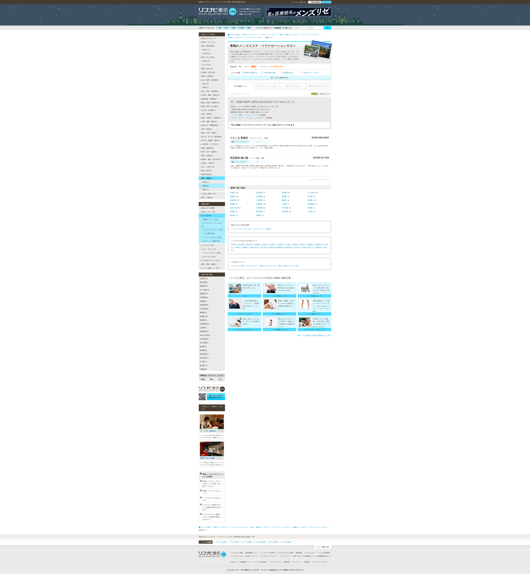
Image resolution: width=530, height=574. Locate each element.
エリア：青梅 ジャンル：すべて (244, 115)
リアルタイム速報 (237, 553)
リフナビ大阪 (221, 542)
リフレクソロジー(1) (238, 229)
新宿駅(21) (204, 286)
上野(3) (237, 247)
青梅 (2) (206, 185)
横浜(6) (319, 247)
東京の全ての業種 (208, 208)
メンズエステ (206, 215)
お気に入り (288, 28)
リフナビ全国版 (206, 542)
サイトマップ (296, 562)
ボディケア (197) (209, 256)
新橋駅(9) (203, 320)
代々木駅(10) (204, 290)
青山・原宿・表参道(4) (209, 91)
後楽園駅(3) (204, 331)
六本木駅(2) (204, 308)
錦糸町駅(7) (204, 354)
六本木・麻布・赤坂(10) (210, 95)
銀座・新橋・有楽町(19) (210, 102)
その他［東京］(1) (308, 247)
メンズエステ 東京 (238, 266)
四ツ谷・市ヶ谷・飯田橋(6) (211, 136)
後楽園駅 (311, 204)
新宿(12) (250, 244)
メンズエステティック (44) (213, 229)
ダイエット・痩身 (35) (211, 241)
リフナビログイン (275, 562)
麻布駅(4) (203, 312)
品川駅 (310, 196)
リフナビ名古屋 (259, 542)
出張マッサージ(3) (208, 42)
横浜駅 (232, 215)
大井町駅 (259, 207)
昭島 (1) (206, 189)
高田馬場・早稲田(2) (209, 99)
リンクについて (284, 556)
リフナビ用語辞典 (324, 553)
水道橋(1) (245, 247)
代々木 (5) (206, 64)
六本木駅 (259, 200)
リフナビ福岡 (286, 542)
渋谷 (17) (206, 49)
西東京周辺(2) (206, 174)
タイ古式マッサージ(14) (210, 260)
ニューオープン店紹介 (267, 553)
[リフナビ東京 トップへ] (217, 12)
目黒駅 (284, 196)
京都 (233, 28)
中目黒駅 (259, 196)
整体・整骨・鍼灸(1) (209, 264)
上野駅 (284, 204)
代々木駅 (311, 192)
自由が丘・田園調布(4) (209, 125)
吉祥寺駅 (285, 211)
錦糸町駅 (259, 211)
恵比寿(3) (241, 244)
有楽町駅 (259, 204)
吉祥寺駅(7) (204, 358)
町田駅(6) (203, 350)
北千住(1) (264, 247)
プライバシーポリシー (320, 562)
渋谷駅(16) (204, 278)
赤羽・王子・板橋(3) (209, 151)
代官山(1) (265, 244)
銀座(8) (318, 244)
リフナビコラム (309, 553)
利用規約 (307, 562)
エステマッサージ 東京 (273, 266)
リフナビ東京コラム (265, 28)
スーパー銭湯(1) (266, 229)
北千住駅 (285, 207)
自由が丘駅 (234, 207)
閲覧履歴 (278, 28)
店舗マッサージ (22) (210, 219)
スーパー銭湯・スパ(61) (210, 268)
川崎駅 (258, 215)
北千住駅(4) (204, 342)
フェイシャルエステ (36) (212, 237)
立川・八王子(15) (207, 167)
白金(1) (289, 244)
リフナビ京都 (246, 542)
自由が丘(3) (254, 247)
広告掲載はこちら (309, 556)
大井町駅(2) (204, 339)
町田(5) (272, 247)
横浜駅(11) (204, 365)
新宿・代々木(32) (207, 57)
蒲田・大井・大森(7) (209, 132)
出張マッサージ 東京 (291, 266)
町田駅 (232, 211)
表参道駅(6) (204, 305)
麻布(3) (296, 244)
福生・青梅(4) (206, 178)
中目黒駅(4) (204, 297)
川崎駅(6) (203, 369)
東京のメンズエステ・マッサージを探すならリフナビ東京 (266, 570)
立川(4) (296, 247)
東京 (249, 28)
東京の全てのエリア (208, 38)
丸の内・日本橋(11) (208, 110)
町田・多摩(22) (207, 155)
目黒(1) (273, 244)
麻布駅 (284, 200)
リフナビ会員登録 (260, 562)
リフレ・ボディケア (208, 249)
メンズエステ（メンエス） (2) (212, 224)
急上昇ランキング (251, 556)
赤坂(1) (303, 244)
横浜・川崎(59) (207, 197)
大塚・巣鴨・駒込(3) (209, 121)
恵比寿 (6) (206, 53)
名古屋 (241, 28)
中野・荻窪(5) (206, 129)
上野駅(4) (203, 327)
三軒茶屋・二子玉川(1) (209, 144)
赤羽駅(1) (203, 346)
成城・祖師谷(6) (207, 148)
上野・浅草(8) (206, 114)
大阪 (219, 28)
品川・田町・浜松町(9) (209, 80)
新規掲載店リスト (251, 553)
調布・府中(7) (206, 170)
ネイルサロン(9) (207, 245)
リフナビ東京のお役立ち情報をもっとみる (315, 335)
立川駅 (310, 211)
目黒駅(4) (203, 301)
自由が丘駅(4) (205, 335)
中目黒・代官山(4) (208, 72)
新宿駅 (284, 192)
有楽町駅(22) (204, 323)
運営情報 (287, 562)
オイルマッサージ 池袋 (254, 266)
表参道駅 (233, 200)
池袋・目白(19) (207, 68)
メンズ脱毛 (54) (209, 233)
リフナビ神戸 (234, 542)
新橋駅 (232, 204)
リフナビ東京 (273, 542)
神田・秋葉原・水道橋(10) (211, 117)
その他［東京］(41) (208, 193)
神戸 (226, 28)
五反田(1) (280, 244)
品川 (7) (206, 83)
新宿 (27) (206, 61)
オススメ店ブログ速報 (285, 553)
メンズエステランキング (268, 556)
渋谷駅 (232, 192)
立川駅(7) (203, 361)
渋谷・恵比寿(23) (207, 46)
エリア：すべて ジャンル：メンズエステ (248, 117)
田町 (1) (206, 87)
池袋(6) (257, 244)
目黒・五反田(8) (207, 76)
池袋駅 (232, 196)
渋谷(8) (233, 244)
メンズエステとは (237, 556)
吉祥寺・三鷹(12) (207, 163)
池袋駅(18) (204, 293)
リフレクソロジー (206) (212, 253)
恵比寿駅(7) (204, 282)
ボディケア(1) (253, 229)
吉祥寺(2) (288, 247)
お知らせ (234, 562)
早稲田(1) (310, 244)
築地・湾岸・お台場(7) (209, 106)
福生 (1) (206, 182)
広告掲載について (245, 562)
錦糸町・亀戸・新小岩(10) (211, 159)
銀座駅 (310, 200)
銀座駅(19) (204, 316)
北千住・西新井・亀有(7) (210, 140)
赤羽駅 (310, 207)
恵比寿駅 (259, 192)
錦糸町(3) (279, 247)
